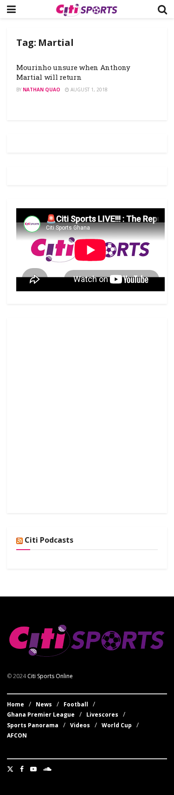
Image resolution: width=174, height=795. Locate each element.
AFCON (17, 735)
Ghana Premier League (41, 714)
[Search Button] (162, 9)
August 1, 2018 (88, 89)
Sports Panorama (32, 725)
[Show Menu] (11, 9)
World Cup (117, 725)
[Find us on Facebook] (22, 769)
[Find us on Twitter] (10, 769)
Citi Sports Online (50, 676)
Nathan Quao (41, 89)
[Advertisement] (87, 414)
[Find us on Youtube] (33, 769)
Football (76, 704)
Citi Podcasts (49, 540)
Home (15, 704)
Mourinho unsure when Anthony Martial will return (73, 72)
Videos (80, 725)
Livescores (102, 714)
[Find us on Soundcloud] (47, 769)
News (44, 704)
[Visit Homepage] (86, 9)
